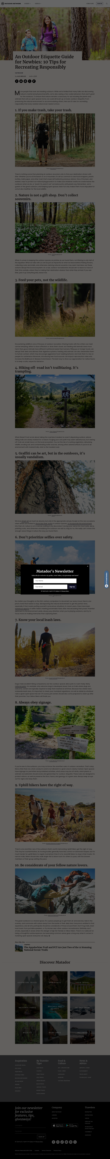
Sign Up (72, 587)
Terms (57, 591)
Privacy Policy (65, 591)
